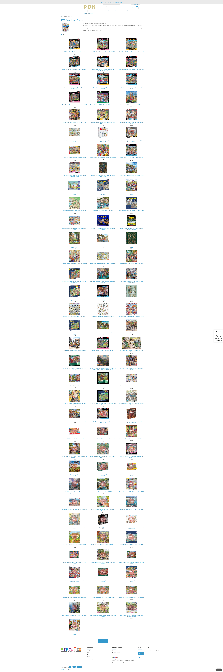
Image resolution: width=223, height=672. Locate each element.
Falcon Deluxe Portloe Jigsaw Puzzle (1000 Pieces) (103, 491)
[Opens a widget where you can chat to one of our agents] (218, 670)
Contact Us (114, 650)
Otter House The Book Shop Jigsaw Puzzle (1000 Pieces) (131, 438)
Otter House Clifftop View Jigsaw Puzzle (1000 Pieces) (74, 615)
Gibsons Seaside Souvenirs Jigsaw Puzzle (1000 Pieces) (131, 316)
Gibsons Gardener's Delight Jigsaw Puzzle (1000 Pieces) (103, 157)
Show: (138, 34)
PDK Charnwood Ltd (65, 669)
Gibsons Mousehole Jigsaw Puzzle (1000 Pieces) (103, 210)
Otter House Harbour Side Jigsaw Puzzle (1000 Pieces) (131, 509)
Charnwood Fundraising (129, 659)
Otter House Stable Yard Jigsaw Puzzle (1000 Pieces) (131, 332)
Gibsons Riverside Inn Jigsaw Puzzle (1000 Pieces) (74, 385)
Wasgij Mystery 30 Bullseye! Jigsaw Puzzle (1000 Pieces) (131, 69)
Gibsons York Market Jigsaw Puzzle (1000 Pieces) (74, 421)
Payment (88, 656)
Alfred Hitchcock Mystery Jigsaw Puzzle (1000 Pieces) (103, 527)
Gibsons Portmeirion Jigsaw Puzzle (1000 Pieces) (103, 332)
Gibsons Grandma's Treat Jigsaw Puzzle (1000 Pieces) (74, 263)
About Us (88, 650)
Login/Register (135, 4)
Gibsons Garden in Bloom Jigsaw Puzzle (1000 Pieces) (131, 597)
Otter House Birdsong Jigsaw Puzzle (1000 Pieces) (103, 316)
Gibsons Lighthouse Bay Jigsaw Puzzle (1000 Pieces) (131, 175)
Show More (103, 641)
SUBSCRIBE (141, 653)
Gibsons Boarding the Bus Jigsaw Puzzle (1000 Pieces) (131, 263)
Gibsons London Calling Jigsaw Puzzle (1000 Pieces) (131, 104)
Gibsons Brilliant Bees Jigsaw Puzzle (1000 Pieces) (74, 316)
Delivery (88, 652)
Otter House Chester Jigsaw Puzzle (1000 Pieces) (74, 350)
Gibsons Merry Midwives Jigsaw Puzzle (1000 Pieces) (103, 245)
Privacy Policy (89, 658)
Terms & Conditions (91, 659)
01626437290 (111, 2)
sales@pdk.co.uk (118, 2)
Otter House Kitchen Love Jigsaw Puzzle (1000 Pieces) (74, 527)
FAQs (88, 654)
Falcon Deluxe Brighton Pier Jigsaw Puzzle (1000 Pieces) (74, 509)
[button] (218, 336)
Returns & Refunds (116, 652)
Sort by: (68, 34)
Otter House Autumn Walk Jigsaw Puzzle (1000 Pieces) (103, 544)
